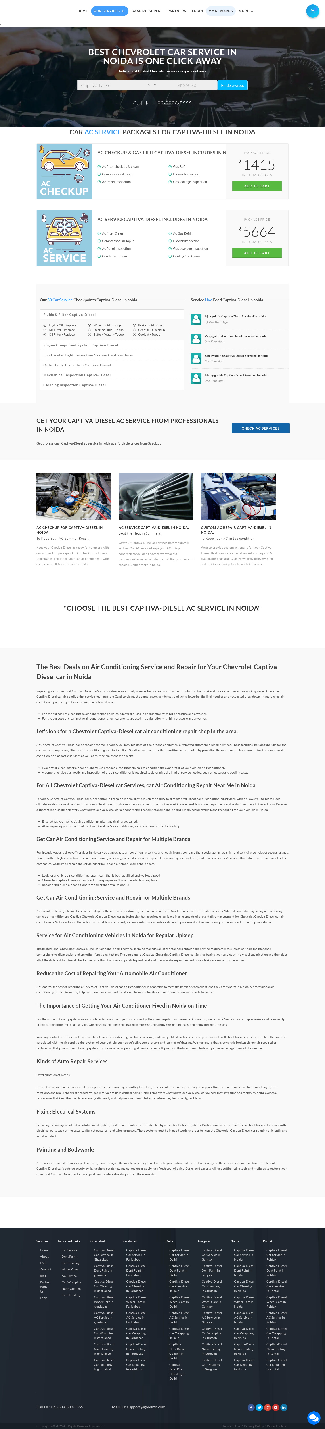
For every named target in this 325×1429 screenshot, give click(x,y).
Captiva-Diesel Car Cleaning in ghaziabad (104, 1286)
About (44, 1256)
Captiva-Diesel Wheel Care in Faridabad (136, 1301)
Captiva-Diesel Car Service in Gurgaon (212, 1254)
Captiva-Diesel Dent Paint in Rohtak (276, 1270)
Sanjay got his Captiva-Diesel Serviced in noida (236, 355)
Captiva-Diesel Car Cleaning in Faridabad (136, 1286)
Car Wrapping (71, 1282)
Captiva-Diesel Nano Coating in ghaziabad (104, 1348)
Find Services (232, 85)
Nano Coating (71, 1288)
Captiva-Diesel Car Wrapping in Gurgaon (212, 1333)
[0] (312, 10)
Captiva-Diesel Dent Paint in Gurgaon (212, 1270)
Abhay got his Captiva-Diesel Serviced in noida (236, 375)
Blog (43, 1276)
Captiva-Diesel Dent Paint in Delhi (179, 1270)
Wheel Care (70, 1269)
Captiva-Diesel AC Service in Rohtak (276, 1317)
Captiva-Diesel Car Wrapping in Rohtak (276, 1333)
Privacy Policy (254, 1426)
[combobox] (117, 85)
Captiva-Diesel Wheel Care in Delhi (179, 1301)
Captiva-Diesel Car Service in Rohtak (276, 1254)
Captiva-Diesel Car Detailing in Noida (244, 1364)
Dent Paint (69, 1256)
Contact (45, 1269)
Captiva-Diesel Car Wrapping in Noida (244, 1333)
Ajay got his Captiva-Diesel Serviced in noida (235, 316)
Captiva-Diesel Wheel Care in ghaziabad (104, 1301)
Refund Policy (276, 1426)
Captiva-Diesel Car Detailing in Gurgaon (212, 1364)
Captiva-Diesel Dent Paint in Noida (244, 1270)
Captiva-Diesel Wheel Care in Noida (244, 1301)
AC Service (69, 1276)
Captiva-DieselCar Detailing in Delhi (177, 1371)
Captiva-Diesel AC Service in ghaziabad (104, 1317)
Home (44, 1250)
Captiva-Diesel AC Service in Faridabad (136, 1317)
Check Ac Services (261, 428)
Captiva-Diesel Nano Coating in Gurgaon (212, 1348)
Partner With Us (45, 1286)
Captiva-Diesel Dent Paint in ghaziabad (104, 1270)
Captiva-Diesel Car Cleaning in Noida (244, 1286)
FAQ (43, 1263)
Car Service (69, 1250)
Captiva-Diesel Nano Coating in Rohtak (276, 1348)
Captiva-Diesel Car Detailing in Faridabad (136, 1364)
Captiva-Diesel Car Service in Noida (244, 1254)
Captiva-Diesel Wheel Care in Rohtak (276, 1301)
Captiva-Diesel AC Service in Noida (244, 1317)
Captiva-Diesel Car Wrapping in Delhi (179, 1333)
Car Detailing (71, 1295)
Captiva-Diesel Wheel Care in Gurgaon (212, 1301)
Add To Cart (257, 186)
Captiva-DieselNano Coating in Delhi (177, 1351)
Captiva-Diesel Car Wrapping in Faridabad (136, 1333)
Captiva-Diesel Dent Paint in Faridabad (136, 1270)
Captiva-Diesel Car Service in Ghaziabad (104, 1254)
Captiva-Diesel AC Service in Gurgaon (212, 1317)
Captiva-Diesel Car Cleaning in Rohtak (276, 1286)
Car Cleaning (71, 1263)
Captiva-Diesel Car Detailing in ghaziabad (104, 1364)
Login (44, 1298)
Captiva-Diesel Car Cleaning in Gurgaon (212, 1286)
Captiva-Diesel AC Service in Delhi (179, 1317)
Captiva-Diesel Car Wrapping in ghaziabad (104, 1333)
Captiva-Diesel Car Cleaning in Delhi (179, 1286)
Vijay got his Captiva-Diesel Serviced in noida (235, 336)
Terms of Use (231, 1426)
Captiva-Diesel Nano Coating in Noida (244, 1348)
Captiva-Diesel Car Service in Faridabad (136, 1254)
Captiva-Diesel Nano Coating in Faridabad (136, 1348)
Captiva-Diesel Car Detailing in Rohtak (276, 1364)
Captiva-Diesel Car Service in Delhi (179, 1254)
